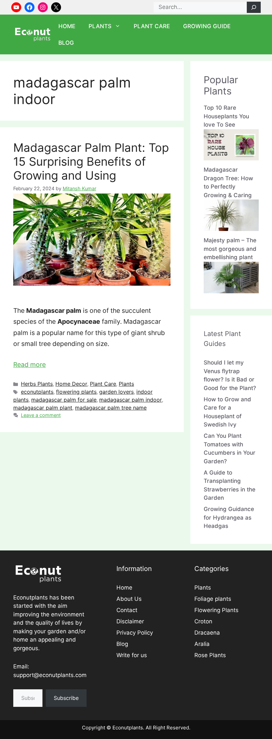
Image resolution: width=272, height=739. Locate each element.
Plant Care (152, 26)
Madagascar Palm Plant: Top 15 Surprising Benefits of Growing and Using (91, 161)
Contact (126, 610)
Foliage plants (212, 599)
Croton (203, 621)
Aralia (202, 644)
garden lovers (116, 391)
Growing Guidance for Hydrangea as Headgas (229, 517)
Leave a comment (41, 415)
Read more (29, 365)
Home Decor (71, 383)
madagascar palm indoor (130, 399)
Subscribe (66, 698)
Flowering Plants (216, 610)
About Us (129, 599)
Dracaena (207, 632)
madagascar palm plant (42, 407)
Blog (66, 42)
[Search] (254, 7)
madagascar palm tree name (111, 407)
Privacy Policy (134, 632)
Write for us (131, 655)
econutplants (37, 391)
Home (66, 26)
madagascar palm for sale (64, 399)
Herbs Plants (37, 383)
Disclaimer (130, 621)
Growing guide (207, 26)
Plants (100, 26)
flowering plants (76, 391)
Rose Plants (210, 655)
